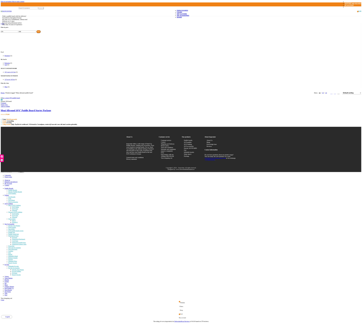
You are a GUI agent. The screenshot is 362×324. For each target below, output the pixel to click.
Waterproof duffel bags (19, 242)
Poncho (10, 259)
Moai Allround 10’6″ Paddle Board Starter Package (26, 110)
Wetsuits (14, 210)
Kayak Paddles (16, 271)
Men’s (14, 220)
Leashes (10, 251)
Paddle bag (11, 232)
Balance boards (12, 258)
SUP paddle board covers (15, 231)
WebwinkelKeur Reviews (182, 321)
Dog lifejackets (12, 249)
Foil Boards (11, 197)
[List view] (331, 93)
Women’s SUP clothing (15, 212)
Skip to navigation (6, 1)
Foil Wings (11, 200)
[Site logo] (6, 11)
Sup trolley (11, 229)
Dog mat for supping (14, 247)
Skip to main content (18, 1)
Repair (10, 254)
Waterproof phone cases (19, 244)
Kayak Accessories (14, 268)
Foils (9, 198)
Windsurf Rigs (12, 261)
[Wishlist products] (355, 11)
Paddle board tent (13, 234)
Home (3, 93)
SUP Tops (15, 209)
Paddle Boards (12, 190)
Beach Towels (12, 263)
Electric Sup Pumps (14, 225)
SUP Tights (15, 207)
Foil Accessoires (13, 202)
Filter (38, 31)
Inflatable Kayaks (13, 266)
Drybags (14, 237)
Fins (9, 253)
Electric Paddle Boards (15, 192)
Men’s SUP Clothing (14, 205)
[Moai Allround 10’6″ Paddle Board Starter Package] (10, 98)
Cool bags (15, 241)
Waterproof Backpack (18, 239)
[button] (5, 116)
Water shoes (11, 219)
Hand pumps (12, 227)
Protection (11, 246)
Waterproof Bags (13, 236)
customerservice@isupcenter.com (215, 158)
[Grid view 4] (338, 93)
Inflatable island (13, 256)
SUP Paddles (12, 193)
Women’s (15, 222)
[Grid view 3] (335, 93)
